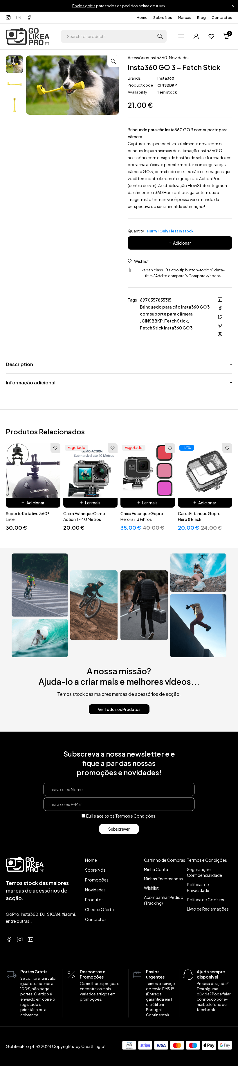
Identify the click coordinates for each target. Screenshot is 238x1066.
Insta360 (165, 78)
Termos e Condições (135, 815)
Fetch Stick (176, 320)
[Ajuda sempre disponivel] (188, 975)
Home (142, 17)
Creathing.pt (93, 1046)
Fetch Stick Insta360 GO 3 (166, 327)
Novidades (179, 57)
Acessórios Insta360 (147, 57)
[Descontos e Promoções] (71, 975)
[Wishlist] (211, 36)
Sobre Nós (162, 17)
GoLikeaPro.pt (20, 1046)
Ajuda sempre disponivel (211, 974)
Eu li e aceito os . (121, 815)
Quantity (161, 231)
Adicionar (182, 243)
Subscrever (119, 829)
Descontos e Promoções (92, 974)
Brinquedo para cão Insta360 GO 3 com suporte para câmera (175, 310)
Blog (201, 17)
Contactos (222, 17)
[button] (113, 61)
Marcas (184, 17)
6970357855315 (155, 299)
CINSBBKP (152, 320)
